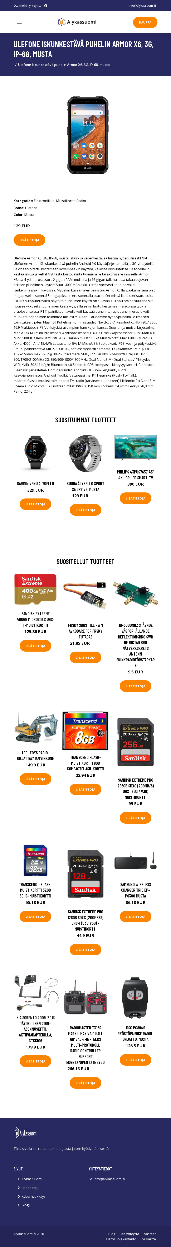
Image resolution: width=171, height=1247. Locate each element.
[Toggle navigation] (19, 22)
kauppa (145, 22)
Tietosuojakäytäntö (121, 1239)
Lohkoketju (30, 1187)
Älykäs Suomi (31, 1179)
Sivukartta (148, 1239)
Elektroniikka (44, 200)
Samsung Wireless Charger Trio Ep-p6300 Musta (135, 890)
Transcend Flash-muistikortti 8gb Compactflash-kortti (85, 763)
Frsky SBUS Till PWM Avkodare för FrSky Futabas (85, 630)
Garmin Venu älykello (35, 483)
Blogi (25, 1205)
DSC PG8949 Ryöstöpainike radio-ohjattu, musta (136, 1033)
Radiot (81, 200)
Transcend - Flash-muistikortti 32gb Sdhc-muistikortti (35, 890)
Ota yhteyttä (129, 1234)
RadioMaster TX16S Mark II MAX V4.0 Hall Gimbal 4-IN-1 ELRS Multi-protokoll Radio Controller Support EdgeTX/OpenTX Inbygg (85, 1045)
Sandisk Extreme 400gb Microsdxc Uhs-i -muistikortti (35, 619)
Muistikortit (65, 200)
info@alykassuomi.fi (142, 5)
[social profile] (46, 6)
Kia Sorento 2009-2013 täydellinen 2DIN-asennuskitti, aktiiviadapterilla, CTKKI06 (35, 1029)
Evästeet (149, 1234)
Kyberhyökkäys (33, 1196)
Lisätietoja (29, 240)
